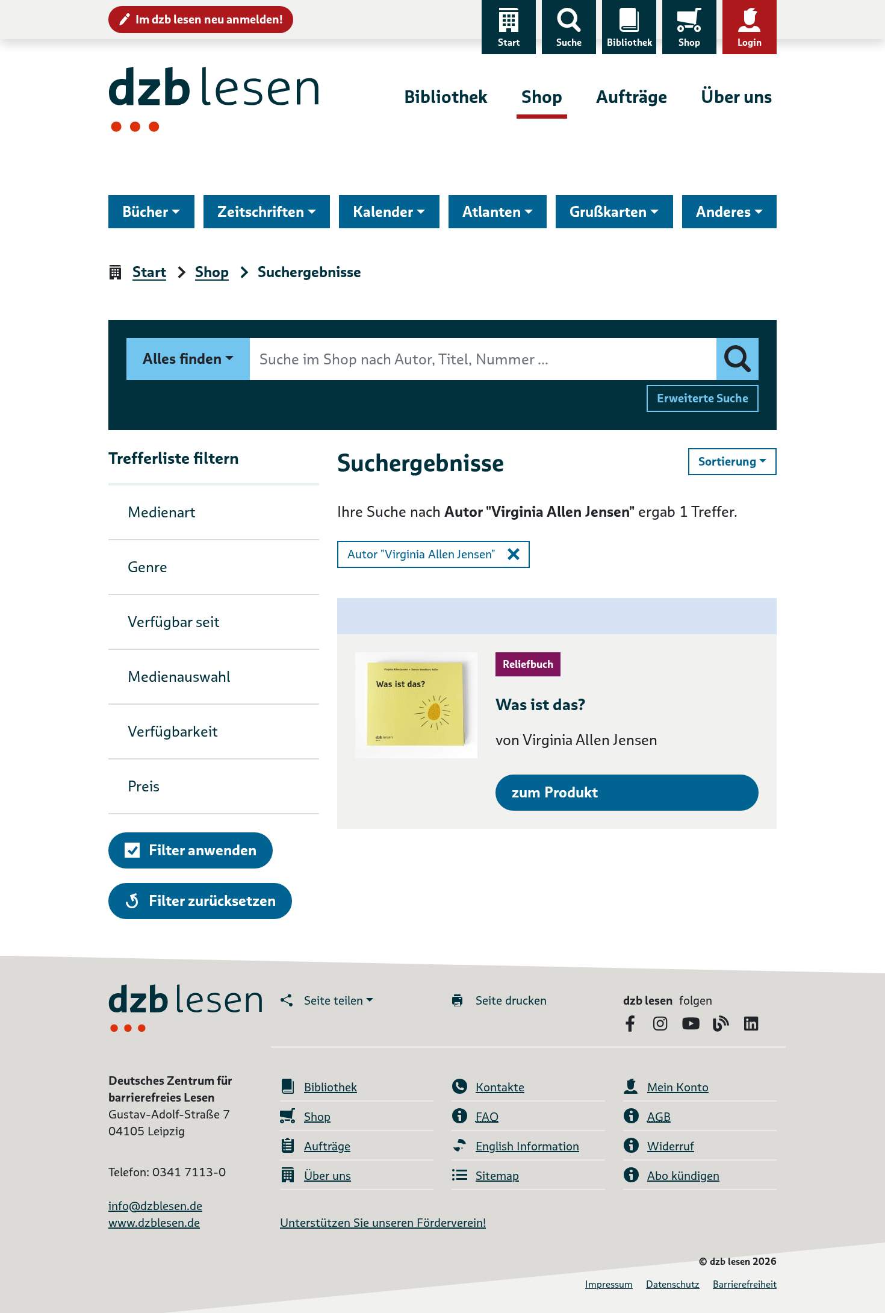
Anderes (723, 212)
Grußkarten (608, 212)
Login (750, 42)
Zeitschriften (260, 212)
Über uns (736, 96)
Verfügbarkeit (173, 731)
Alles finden (182, 359)
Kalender (383, 212)
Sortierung (737, 461)
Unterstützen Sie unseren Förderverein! (383, 1222)
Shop (689, 42)
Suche (569, 42)
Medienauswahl (179, 676)
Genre (147, 567)
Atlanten (491, 212)
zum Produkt (555, 792)
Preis (144, 786)
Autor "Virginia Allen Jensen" (421, 554)
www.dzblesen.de (154, 1222)
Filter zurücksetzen (212, 900)
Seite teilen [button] (333, 1000)
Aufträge (631, 96)
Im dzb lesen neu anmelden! (209, 19)
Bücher (145, 212)
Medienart (162, 512)
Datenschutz (673, 1284)
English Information (527, 1146)
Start (509, 42)
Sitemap (497, 1176)
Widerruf (670, 1146)
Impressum (609, 1284)
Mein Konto (678, 1087)
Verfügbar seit (174, 622)
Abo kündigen (683, 1176)
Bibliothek (629, 42)
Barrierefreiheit (745, 1284)
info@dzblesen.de (155, 1206)
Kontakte (500, 1087)
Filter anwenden (202, 850)
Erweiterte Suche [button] (702, 398)
